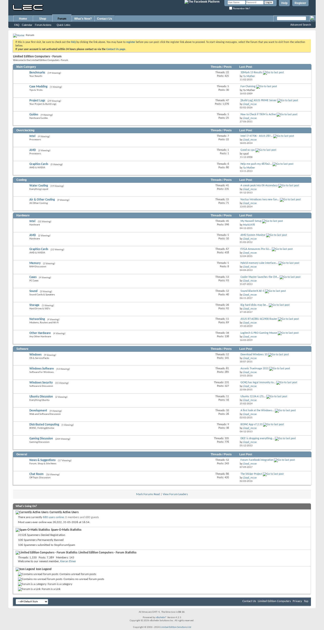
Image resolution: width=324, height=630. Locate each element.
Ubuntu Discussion (41, 396)
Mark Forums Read (148, 494)
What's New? (83, 18)
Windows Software (41, 368)
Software (22, 349)
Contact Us (104, 18)
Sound (33, 291)
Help (284, 3)
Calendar (27, 24)
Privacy (297, 601)
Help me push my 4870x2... (256, 164)
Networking (37, 319)
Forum (62, 18)
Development (38, 410)
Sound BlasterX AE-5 (252, 291)
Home (23, 18)
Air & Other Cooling (42, 199)
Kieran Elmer (68, 561)
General (21, 454)
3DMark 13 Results (251, 72)
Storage (34, 305)
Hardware (23, 215)
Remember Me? (241, 8)
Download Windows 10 (254, 354)
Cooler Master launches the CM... (260, 277)
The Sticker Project (251, 474)
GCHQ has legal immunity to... (258, 382)
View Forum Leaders (175, 494)
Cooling (21, 180)
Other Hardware (40, 333)
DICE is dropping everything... (257, 438)
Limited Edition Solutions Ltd (175, 627)
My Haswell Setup (251, 221)
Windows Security (41, 382)
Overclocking (25, 130)
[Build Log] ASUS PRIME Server (259, 100)
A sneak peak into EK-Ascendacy (259, 185)
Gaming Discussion (41, 438)
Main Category (26, 66)
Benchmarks (37, 72)
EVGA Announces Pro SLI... (256, 249)
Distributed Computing (44, 424)
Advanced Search (300, 24)
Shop (42, 18)
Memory (35, 263)
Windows (35, 354)
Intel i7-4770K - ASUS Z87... (257, 136)
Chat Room (36, 474)
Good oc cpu (248, 150)
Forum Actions (43, 24)
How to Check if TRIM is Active (258, 114)
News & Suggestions (42, 460)
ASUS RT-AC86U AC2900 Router (259, 319)
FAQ (16, 24)
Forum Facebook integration (257, 460)
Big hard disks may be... (254, 305)
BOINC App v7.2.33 (251, 424)
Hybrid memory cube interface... (259, 263)
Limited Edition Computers (274, 601)
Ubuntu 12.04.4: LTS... (253, 396)
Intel (32, 136)
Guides (33, 114)
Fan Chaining (248, 86)
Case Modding (38, 86)
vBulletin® (161, 617)
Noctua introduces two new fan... (260, 199)
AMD (32, 150)
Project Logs (37, 100)
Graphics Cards (38, 164)
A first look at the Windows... (257, 410)
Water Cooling (38, 185)
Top (306, 601)
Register (300, 3)
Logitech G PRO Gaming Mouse (259, 333)
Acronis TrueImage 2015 (254, 368)
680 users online (53, 517)
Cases (33, 277)
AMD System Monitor (253, 235)
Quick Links (63, 24)
